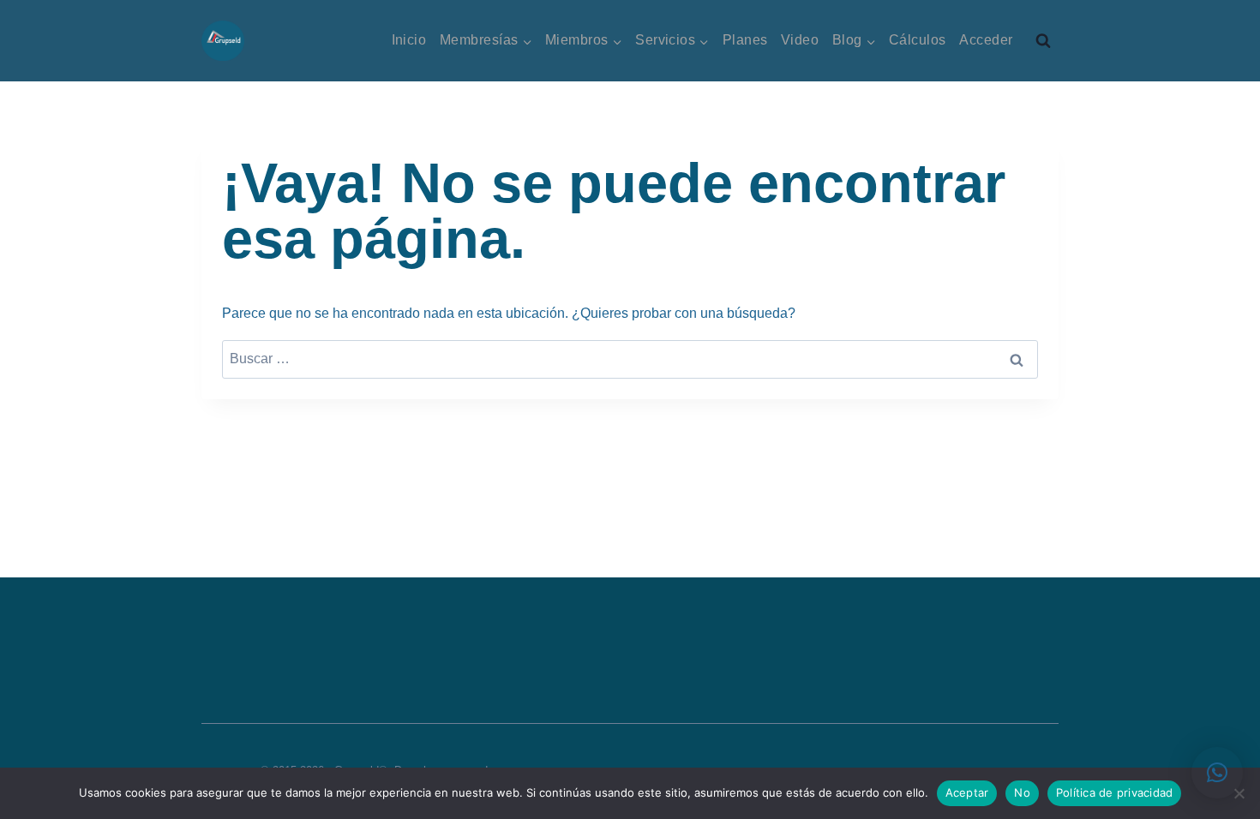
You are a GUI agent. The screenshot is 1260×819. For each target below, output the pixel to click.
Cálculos (917, 40)
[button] (1217, 772)
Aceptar (967, 792)
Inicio (409, 40)
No (1022, 792)
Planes (745, 40)
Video (800, 40)
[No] (1238, 793)
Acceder (985, 40)
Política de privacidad (1114, 792)
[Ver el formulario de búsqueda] (1043, 41)
